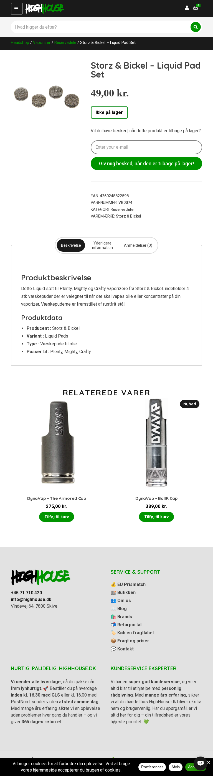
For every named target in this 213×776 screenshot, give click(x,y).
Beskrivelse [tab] (71, 245)
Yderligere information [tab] (102, 245)
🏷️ (132, 632)
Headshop (20, 42)
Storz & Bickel (128, 216)
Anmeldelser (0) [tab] (138, 245)
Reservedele (65, 42)
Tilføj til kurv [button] (56, 516)
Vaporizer (41, 42)
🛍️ (121, 616)
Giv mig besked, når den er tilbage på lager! (146, 163)
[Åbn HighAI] (200, 763)
